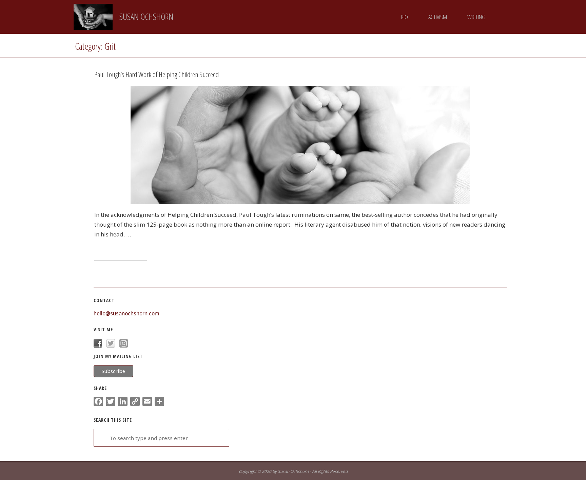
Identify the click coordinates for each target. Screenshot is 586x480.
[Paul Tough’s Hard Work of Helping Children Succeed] (403, 145)
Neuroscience (115, 108)
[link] (503, 17)
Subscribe (113, 371)
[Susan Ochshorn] (93, 17)
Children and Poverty (104, 101)
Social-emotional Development (122, 115)
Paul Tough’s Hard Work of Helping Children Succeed (156, 74)
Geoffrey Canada (145, 101)
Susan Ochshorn (146, 17)
